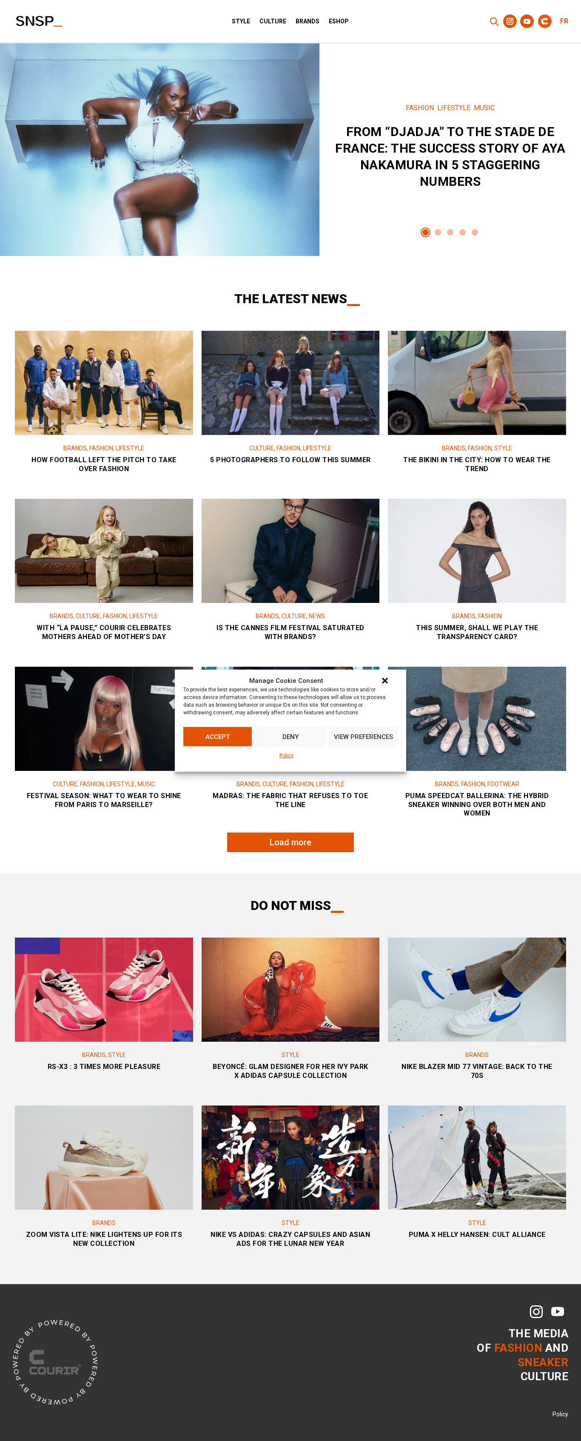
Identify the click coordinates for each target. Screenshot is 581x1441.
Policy (286, 756)
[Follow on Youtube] (527, 21)
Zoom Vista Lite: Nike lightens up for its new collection (104, 1239)
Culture (272, 21)
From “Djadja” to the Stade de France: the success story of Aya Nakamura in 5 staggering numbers (450, 149)
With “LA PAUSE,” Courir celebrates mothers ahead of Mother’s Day (104, 632)
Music (484, 108)
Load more (290, 842)
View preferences (363, 737)
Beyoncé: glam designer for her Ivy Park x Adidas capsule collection (290, 1071)
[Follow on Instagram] (510, 21)
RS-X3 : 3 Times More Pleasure (104, 1067)
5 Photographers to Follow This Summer (290, 460)
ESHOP (339, 21)
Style (241, 21)
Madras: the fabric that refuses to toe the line (290, 800)
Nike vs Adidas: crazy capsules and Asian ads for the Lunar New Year (290, 1239)
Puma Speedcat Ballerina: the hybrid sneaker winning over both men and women (477, 805)
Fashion (420, 108)
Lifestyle (453, 108)
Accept (217, 737)
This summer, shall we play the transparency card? (477, 632)
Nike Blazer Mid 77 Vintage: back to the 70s (477, 1071)
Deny (290, 737)
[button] (385, 680)
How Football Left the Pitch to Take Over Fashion (104, 464)
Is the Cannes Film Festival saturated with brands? (290, 632)
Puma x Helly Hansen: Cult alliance (477, 1235)
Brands (307, 21)
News (317, 616)
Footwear (503, 784)
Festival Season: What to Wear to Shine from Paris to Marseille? (104, 800)
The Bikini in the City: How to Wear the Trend (477, 464)
